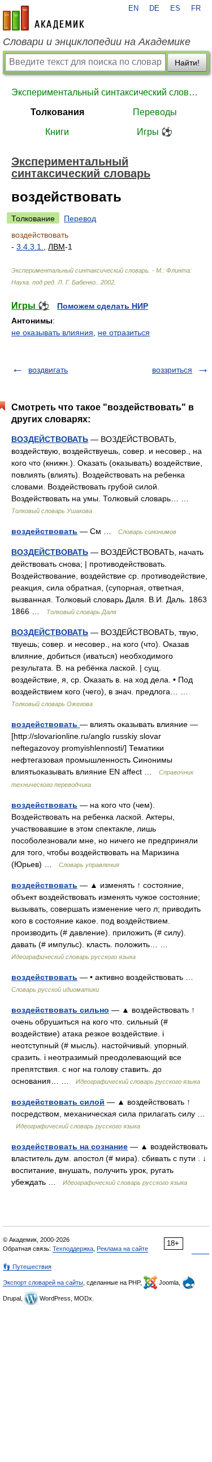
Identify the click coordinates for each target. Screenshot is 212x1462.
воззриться (172, 369)
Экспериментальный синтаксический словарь (106, 92)
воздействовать (44, 531)
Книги (57, 132)
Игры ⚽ (154, 132)
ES (175, 8)
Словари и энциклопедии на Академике (97, 41)
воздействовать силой (58, 1101)
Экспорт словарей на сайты (43, 1282)
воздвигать (48, 369)
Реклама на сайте (122, 1248)
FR (196, 8)
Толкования (57, 112)
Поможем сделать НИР (102, 305)
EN (133, 8)
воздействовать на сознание (69, 1146)
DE (154, 8)
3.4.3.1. (30, 246)
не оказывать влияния (52, 332)
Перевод (80, 218)
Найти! (187, 62)
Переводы (155, 112)
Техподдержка (73, 1248)
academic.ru (43, 18)
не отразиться (124, 332)
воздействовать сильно (60, 1009)
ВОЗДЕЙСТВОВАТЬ (49, 439)
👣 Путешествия (27, 1266)
